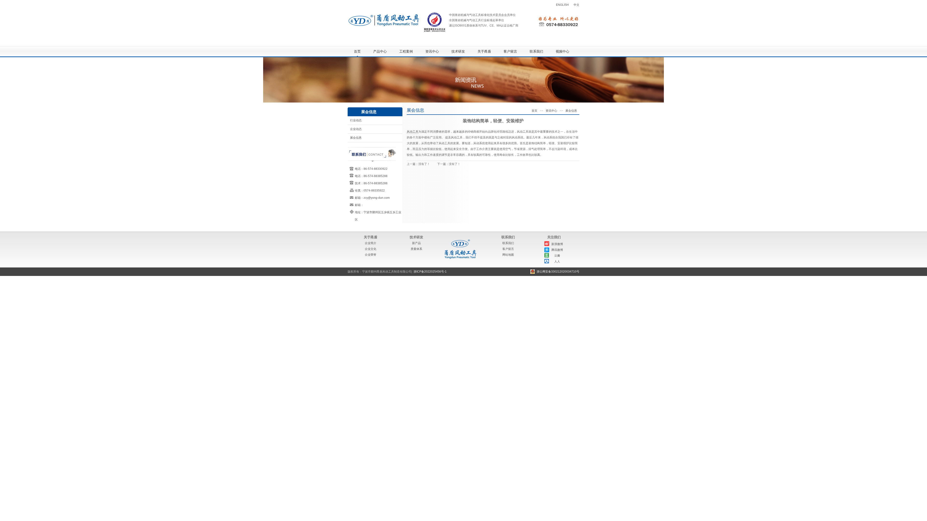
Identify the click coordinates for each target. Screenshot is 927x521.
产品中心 (380, 51)
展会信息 (356, 137)
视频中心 (562, 51)
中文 (576, 5)
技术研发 (458, 51)
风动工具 (412, 131)
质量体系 (416, 249)
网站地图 (508, 254)
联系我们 (536, 51)
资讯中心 (432, 51)
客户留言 (510, 51)
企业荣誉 (370, 254)
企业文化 (370, 249)
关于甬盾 (484, 51)
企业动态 (356, 129)
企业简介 (370, 243)
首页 (357, 51)
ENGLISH (562, 5)
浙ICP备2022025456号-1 (430, 271)
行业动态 (356, 120)
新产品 (416, 243)
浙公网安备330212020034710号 (558, 271)
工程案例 (406, 51)
